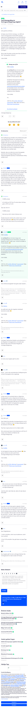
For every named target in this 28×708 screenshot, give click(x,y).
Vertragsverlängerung (6, 113)
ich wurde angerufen (5, 646)
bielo (4, 356)
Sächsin (4, 281)
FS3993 (4, 28)
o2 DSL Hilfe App (18, 101)
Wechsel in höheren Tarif (6, 613)
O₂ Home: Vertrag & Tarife (6, 633)
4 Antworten (4, 643)
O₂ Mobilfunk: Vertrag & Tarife (8, 14)
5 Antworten (3, 656)
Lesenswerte (10, 102)
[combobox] (14, 10)
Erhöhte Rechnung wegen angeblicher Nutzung (11, 641)
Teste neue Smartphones (13, 104)
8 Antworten (3, 652)
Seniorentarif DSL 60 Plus (6, 631)
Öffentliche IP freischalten (7, 654)
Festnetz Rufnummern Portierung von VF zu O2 (11, 658)
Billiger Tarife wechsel (6, 628)
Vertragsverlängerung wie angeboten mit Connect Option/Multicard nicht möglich (12, 618)
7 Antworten (3, 647)
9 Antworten (3, 660)
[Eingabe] (2, 10)
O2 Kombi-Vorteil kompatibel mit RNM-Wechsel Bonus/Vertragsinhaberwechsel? (11, 623)
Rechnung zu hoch (5, 650)
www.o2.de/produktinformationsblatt (16, 86)
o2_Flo (4, 232)
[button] (1, 7)
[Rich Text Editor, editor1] (14, 581)
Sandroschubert (6, 551)
